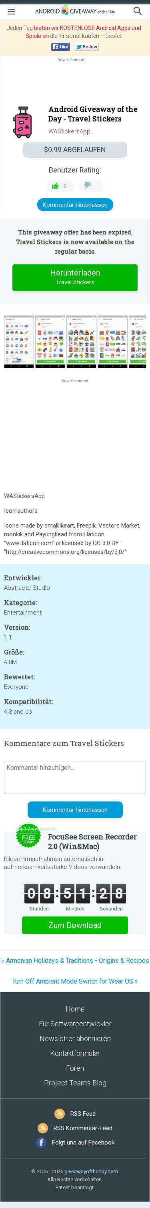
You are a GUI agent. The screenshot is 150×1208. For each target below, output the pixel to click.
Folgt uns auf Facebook (83, 1142)
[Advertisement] (75, 83)
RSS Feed (83, 1113)
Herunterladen (75, 277)
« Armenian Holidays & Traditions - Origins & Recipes (75, 960)
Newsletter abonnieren (75, 1038)
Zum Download (75, 925)
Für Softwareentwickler (75, 1024)
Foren (75, 1068)
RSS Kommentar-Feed (83, 1128)
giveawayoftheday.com (91, 1171)
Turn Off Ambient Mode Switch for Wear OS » (75, 981)
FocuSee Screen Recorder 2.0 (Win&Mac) (92, 841)
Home (75, 1009)
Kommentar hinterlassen (75, 204)
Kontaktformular (75, 1053)
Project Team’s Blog (75, 1083)
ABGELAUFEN (75, 149)
